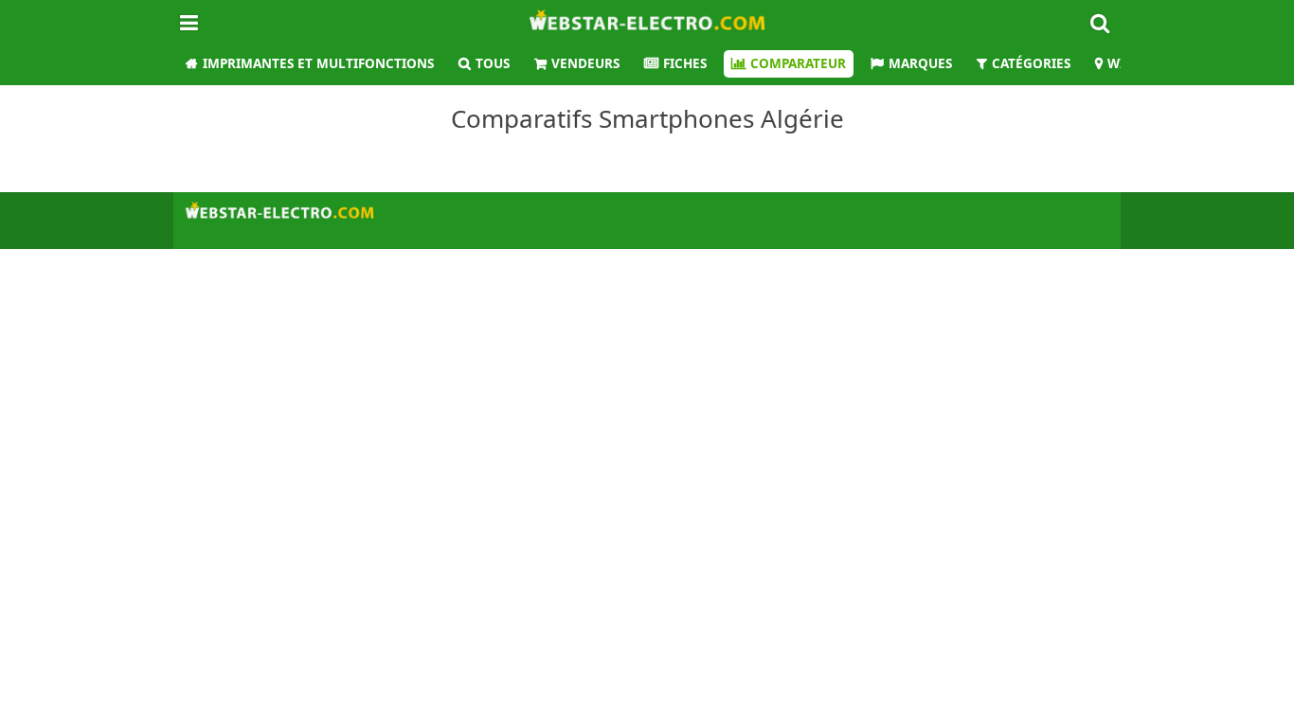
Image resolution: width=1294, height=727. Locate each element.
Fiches (685, 63)
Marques (920, 63)
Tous (493, 63)
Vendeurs (585, 63)
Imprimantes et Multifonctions (318, 63)
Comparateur (798, 63)
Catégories (1031, 63)
